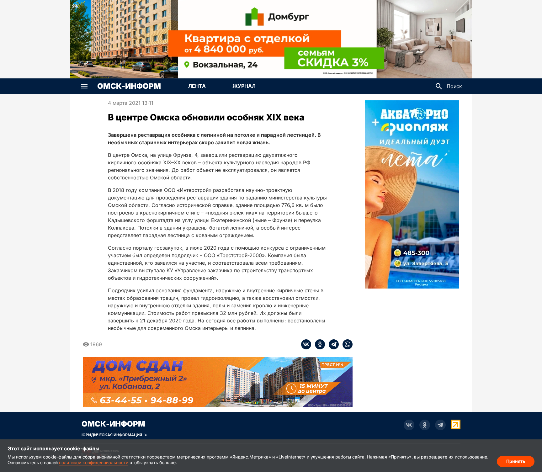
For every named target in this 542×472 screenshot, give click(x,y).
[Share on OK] (318, 344)
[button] (84, 86)
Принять (515, 461)
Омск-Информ (129, 86)
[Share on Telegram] (332, 344)
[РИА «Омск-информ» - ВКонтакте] (409, 425)
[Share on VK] (306, 344)
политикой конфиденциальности (93, 462)
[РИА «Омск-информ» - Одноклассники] (424, 425)
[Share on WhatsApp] (346, 344)
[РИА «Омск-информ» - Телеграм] (440, 425)
